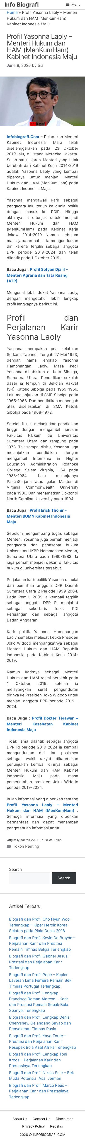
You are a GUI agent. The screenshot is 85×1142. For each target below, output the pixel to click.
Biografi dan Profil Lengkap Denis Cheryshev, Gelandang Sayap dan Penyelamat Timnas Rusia (40, 1023)
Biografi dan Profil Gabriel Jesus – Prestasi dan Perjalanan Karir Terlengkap (40, 962)
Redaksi (56, 1126)
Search (15, 869)
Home (12, 12)
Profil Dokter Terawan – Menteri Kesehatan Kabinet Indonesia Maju (42, 724)
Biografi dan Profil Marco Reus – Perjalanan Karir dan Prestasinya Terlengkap (38, 1091)
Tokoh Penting (26, 846)
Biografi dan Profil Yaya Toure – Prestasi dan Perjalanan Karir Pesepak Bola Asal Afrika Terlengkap (42, 1042)
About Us (19, 1119)
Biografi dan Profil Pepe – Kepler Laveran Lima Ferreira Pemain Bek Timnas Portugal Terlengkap (40, 980)
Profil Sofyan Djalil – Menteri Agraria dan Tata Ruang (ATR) (37, 275)
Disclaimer (64, 1119)
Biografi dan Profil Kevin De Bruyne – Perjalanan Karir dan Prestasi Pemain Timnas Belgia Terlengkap (42, 944)
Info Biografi (22, 4)
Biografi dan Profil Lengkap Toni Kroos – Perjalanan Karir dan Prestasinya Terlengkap (38, 1060)
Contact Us (41, 1119)
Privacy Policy (33, 1126)
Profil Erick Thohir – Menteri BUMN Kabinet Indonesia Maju (38, 516)
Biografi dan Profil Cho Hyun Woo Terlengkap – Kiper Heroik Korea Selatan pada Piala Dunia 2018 (39, 925)
